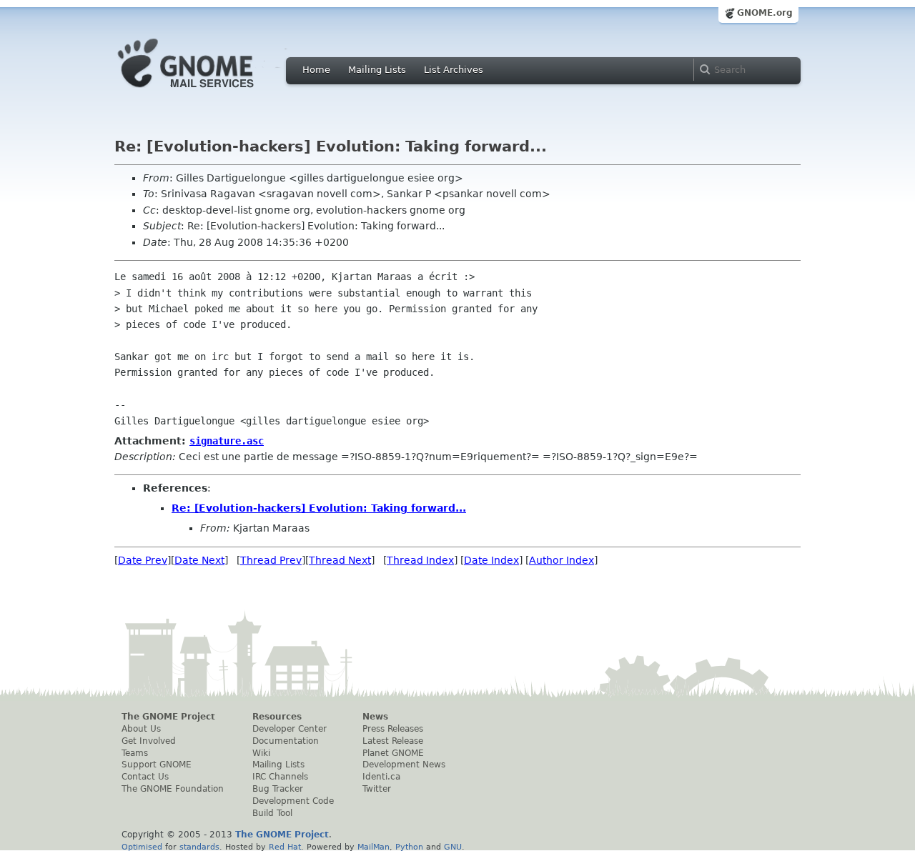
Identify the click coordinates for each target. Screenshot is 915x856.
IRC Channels (280, 777)
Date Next (199, 560)
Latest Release (392, 741)
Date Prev (142, 560)
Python (409, 846)
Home (316, 69)
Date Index (491, 560)
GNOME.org (765, 13)
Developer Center (289, 729)
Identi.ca (381, 777)
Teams (135, 753)
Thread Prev (271, 560)
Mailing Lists (377, 69)
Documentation (285, 741)
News (375, 717)
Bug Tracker (277, 789)
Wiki (261, 753)
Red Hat (285, 846)
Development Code (293, 801)
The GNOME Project (168, 717)
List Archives (453, 69)
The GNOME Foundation (173, 789)
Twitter (376, 789)
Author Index (561, 560)
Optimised (142, 846)
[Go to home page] (207, 91)
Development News (403, 765)
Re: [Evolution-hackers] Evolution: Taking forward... (319, 508)
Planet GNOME (393, 753)
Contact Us (145, 777)
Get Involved (149, 741)
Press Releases (392, 729)
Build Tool (272, 813)
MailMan (373, 846)
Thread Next (340, 560)
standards (199, 846)
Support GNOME (157, 765)
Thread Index (420, 560)
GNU (453, 846)
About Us (141, 729)
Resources (277, 717)
